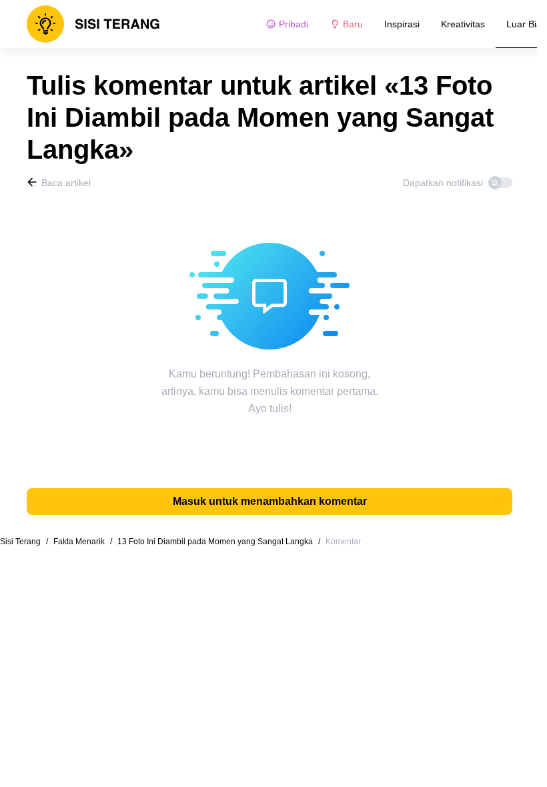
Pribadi (293, 24)
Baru (353, 24)
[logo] (93, 24)
